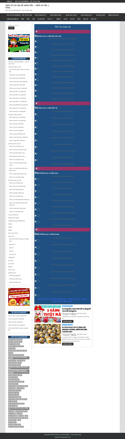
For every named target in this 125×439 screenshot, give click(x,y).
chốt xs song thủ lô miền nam (17, 208)
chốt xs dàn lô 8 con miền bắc (17, 120)
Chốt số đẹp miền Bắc (14, 344)
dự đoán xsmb (21, 360)
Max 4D (11, 251)
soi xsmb (21, 416)
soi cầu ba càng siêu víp (15, 390)
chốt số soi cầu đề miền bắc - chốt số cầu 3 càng (74, 313)
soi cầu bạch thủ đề (14, 395)
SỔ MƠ (78, 19)
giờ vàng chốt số (13, 377)
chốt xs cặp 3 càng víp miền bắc (18, 88)
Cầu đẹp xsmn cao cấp (86, 15)
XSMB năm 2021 (12, 420)
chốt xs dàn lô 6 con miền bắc (17, 117)
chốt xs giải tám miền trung (17, 156)
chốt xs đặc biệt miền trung (17, 153)
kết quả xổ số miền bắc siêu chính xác (18, 386)
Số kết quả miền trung (15, 279)
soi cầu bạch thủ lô (14, 393)
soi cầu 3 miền (20, 388)
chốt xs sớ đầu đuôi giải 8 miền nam (19, 199)
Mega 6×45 (12, 244)
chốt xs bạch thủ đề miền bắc (17, 78)
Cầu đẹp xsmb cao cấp (40, 15)
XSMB (22, 19)
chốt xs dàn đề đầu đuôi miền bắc (18, 105)
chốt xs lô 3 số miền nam (16, 196)
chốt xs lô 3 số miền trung (16, 159)
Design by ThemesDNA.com (63, 437)
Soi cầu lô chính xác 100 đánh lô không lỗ (18, 408)
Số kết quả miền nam (15, 282)
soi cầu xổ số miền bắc (21, 411)
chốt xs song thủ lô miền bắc (17, 140)
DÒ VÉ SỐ (72, 19)
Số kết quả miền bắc (14, 275)
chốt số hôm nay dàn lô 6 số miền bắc (63, 111)
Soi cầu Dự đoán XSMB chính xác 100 (18, 399)
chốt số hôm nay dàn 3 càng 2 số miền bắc (62, 151)
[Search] (118, 15)
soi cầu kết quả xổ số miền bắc (16, 403)
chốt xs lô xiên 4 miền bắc (16, 130)
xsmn (19, 420)
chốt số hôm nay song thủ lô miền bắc (62, 49)
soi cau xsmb (12, 388)
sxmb (26, 416)
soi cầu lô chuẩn (13, 406)
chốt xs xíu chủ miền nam (16, 211)
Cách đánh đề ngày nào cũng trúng (17, 351)
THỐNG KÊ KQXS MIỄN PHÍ (12, 19)
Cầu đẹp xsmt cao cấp (71, 15)
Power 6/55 (12, 254)
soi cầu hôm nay (13, 401)
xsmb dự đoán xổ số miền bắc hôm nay (18, 418)
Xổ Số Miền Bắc (12, 422)
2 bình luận (73, 314)
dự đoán (11, 353)
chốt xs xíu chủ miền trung (16, 177)
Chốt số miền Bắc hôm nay (15, 342)
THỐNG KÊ (58, 19)
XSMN (28, 19)
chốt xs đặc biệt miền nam (16, 189)
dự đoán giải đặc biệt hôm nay (16, 355)
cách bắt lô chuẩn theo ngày (16, 346)
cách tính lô (12, 348)
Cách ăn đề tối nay (100, 15)
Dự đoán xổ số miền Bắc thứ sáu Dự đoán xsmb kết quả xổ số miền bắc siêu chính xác (18, 372)
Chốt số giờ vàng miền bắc (15, 340)
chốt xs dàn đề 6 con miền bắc (17, 95)
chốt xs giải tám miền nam (16, 193)
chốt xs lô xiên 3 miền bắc (16, 127)
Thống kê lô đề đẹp (112, 15)
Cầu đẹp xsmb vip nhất (55, 15)
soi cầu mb (11, 411)
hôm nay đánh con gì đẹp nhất (16, 382)
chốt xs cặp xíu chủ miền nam (17, 186)
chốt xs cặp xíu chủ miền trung (18, 149)
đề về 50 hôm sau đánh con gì (16, 427)
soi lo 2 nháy (12, 413)
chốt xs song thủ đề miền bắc (17, 134)
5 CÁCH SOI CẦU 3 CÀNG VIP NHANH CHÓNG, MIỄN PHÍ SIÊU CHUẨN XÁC (74, 329)
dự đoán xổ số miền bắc (14, 365)
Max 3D (11, 247)
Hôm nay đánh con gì (14, 379)
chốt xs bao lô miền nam (16, 183)
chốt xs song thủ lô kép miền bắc (18, 137)
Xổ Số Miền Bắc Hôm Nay (14, 424)
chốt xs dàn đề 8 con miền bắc (17, 98)
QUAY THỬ (85, 19)
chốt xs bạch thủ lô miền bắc (17, 85)
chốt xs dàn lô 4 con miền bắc (17, 111)
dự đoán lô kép (12, 360)
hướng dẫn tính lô (13, 384)
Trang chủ (9, 1)
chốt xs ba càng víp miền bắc (17, 75)
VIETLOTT (50, 19)
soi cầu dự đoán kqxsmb (15, 397)
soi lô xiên (19, 413)
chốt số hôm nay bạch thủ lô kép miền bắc (63, 55)
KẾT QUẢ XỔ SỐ (41, 19)
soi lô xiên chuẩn (13, 416)
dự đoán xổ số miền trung (15, 375)
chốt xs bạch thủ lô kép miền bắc (18, 81)
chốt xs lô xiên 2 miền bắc (16, 124)
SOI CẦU (65, 19)
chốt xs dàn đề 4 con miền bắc (17, 91)
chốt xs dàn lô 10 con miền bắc (17, 108)
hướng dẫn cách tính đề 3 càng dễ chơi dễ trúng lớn (76, 310)
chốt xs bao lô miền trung (16, 146)
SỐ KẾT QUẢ (93, 19)
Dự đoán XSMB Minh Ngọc (15, 363)
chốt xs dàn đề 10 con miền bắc (18, 101)
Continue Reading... (68, 321)
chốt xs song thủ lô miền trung (17, 173)
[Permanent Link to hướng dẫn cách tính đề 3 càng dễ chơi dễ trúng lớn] (47, 313)
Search (11, 27)
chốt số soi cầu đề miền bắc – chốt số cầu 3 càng (27, 1)
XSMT (33, 19)
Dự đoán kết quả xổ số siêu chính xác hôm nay (18, 357)
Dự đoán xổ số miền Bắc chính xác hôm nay (18, 367)
